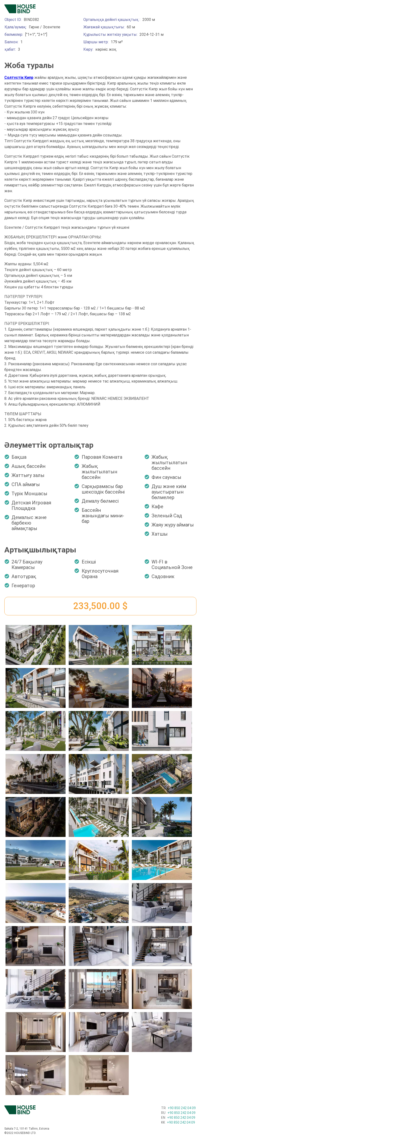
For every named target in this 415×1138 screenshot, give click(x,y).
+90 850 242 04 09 (178, 1108)
